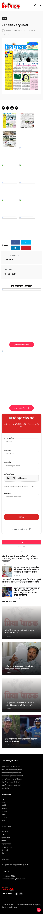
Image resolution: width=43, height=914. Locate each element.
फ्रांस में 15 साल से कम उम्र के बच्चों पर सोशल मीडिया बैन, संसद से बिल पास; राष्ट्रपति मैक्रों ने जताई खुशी (20, 558)
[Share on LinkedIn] (12, 108)
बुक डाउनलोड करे (7, 847)
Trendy (21, 551)
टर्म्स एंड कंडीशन (6, 844)
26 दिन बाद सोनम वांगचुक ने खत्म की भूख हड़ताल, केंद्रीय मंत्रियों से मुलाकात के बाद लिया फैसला (27, 569)
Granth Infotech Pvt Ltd (9, 907)
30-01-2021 (9, 259)
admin (6, 564)
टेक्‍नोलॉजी (4, 818)
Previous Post (14, 255)
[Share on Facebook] (3, 108)
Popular (21, 546)
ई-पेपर (4, 18)
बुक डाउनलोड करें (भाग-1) (21, 344)
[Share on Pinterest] (16, 108)
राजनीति (4, 805)
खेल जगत (4, 808)
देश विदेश (4, 811)
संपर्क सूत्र (5, 853)
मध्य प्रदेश (5, 802)
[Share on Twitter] (7, 108)
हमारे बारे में (5, 832)
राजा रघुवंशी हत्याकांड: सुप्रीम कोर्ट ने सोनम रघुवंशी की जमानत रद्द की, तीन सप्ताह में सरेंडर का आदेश (21, 580)
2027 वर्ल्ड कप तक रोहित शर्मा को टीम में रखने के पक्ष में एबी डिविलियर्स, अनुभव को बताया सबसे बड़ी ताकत (27, 591)
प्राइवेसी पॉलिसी (6, 838)
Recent (21, 542)
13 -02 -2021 (10, 274)
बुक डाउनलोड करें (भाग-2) (21, 408)
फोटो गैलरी (5, 850)
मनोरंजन (4, 814)
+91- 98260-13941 (8, 876)
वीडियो (3, 821)
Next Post (8, 269)
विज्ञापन (4, 841)
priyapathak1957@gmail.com (13, 879)
